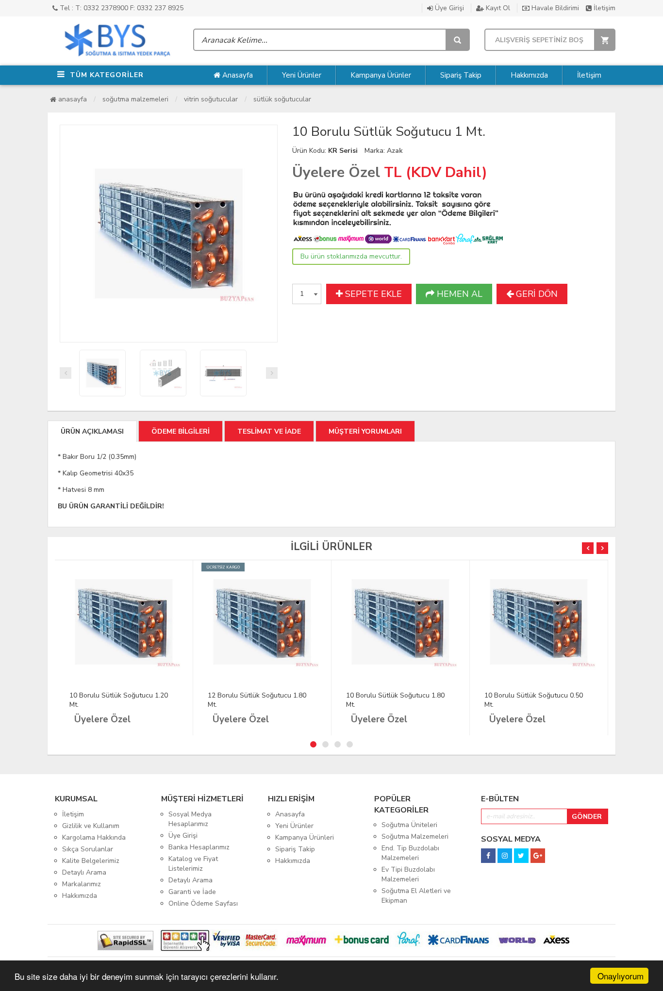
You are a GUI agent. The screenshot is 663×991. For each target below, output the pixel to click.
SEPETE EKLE (372, 294)
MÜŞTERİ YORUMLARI (365, 431)
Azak (395, 150)
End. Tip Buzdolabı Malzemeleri (410, 853)
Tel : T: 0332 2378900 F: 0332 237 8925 (120, 8)
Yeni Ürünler (301, 75)
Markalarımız (81, 884)
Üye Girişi (448, 8)
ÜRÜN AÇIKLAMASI (92, 431)
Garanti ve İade (192, 891)
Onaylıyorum (620, 976)
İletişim (603, 8)
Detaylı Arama (84, 872)
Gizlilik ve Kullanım (90, 825)
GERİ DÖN (536, 294)
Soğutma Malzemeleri (135, 99)
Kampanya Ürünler (380, 75)
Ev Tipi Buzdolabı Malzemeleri (408, 874)
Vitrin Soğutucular (211, 99)
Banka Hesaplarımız (199, 847)
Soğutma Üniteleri (409, 824)
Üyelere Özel (336, 172)
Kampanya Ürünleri (304, 837)
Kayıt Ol (497, 8)
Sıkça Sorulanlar (87, 849)
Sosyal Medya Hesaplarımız (190, 819)
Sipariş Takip (460, 75)
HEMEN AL (458, 294)
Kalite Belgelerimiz (90, 860)
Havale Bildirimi (554, 8)
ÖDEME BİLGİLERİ (180, 431)
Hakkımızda (529, 75)
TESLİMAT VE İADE (269, 431)
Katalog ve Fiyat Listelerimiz (193, 863)
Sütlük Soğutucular (282, 99)
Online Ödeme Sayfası (203, 903)
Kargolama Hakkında (94, 837)
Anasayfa (236, 75)
